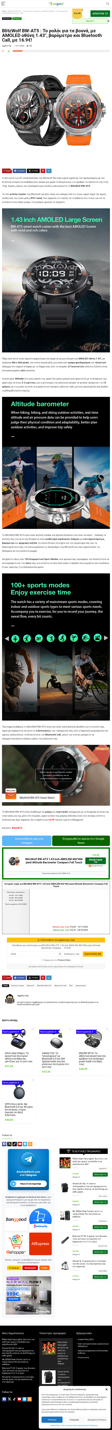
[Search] (107, 3)
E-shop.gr (14, 1268)
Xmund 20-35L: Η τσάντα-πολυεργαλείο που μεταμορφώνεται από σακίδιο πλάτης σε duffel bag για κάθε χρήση (65, 1383)
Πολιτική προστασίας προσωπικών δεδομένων (79, 1425)
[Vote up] (9, 51)
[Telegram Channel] (28, 1159)
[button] (106, 1389)
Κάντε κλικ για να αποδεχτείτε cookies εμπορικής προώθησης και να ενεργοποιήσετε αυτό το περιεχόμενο (56, 775)
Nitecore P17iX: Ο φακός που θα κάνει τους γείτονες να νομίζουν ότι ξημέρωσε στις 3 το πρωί (90, 1239)
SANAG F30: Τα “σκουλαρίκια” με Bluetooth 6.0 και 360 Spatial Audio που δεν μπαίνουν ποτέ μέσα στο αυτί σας (55, 1060)
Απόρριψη (74, 1420)
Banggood (17, 18)
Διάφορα (61, 1364)
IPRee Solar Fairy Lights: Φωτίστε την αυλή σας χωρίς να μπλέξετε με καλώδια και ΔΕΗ (90, 1161)
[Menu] (3, 3)
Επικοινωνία (83, 1357)
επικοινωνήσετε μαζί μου (28, 1004)
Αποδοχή (52, 1420)
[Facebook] (4, 1144)
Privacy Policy (64, 960)
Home (4, 11)
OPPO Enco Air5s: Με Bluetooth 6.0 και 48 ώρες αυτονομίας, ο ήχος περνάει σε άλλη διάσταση (19, 1109)
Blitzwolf (30, 986)
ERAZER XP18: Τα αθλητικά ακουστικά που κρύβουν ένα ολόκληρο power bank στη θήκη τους (92, 1059)
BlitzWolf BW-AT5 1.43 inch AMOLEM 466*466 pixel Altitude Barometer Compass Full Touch (54, 860)
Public (44, 1268)
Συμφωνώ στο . (57, 960)
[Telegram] (25, 1144)
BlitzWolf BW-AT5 (44, 986)
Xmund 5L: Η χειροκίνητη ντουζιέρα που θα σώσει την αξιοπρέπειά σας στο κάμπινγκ (89, 1264)
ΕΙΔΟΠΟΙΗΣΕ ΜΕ (93, 954)
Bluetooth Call (60, 986)
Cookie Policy (55, 1425)
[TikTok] (14, 1144)
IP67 (71, 986)
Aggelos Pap (6, 46)
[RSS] (30, 1144)
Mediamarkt (30, 1268)
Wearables (7, 18)
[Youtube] (20, 1144)
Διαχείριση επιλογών (97, 1420)
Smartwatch (81, 986)
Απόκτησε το (100, 13)
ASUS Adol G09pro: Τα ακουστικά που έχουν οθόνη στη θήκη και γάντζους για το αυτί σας (19, 1057)
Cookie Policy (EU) (85, 1339)
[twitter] (9, 1144)
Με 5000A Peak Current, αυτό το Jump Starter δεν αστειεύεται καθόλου (87, 1214)
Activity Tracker (17, 986)
